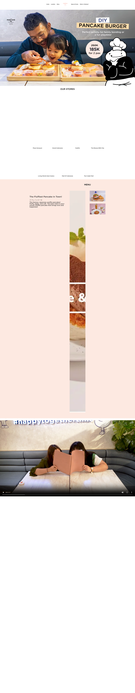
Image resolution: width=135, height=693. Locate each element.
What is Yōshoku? (84, 4)
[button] (2, 48)
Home (47, 4)
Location (53, 4)
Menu (58, 4)
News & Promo (74, 4)
